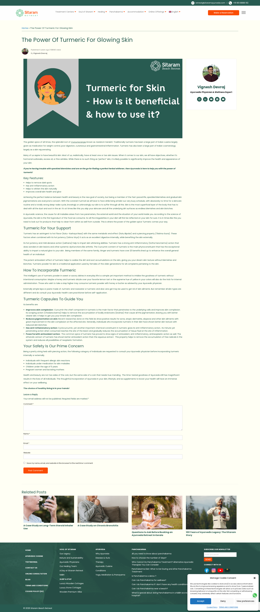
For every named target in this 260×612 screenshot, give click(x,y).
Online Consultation (36, 574)
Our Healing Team (68, 566)
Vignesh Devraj (211, 87)
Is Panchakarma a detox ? (144, 576)
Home (25, 28)
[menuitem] (65, 11)
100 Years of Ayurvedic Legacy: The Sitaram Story (211, 534)
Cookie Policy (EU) (34, 591)
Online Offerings (156, 11)
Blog (27, 579)
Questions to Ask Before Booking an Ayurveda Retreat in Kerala (152, 534)
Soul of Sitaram (86, 11)
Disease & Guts (103, 557)
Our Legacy (65, 553)
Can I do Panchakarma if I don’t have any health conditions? (160, 584)
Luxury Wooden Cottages (72, 583)
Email (26, 443)
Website (26, 453)
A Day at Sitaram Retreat (71, 570)
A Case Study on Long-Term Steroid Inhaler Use (48, 527)
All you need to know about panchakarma (151, 553)
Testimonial (31, 562)
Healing (101, 11)
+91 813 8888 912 (240, 2)
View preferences (245, 601)
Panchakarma (116, 11)
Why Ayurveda (102, 553)
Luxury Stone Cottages (70, 587)
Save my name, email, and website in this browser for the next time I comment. (60, 463)
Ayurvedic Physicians (69, 562)
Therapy (99, 562)
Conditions (101, 570)
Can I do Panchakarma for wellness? (149, 580)
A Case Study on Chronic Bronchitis (98, 525)
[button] (254, 578)
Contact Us (31, 568)
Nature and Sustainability (71, 557)
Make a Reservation (223, 12)
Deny (223, 601)
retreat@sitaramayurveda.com (210, 2)
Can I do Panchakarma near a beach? (150, 588)
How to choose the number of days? (149, 557)
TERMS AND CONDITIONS (228, 607)
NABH (62, 574)
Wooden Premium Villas (71, 591)
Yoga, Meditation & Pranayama (110, 574)
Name (26, 434)
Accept (200, 601)
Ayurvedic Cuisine (34, 556)
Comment (28, 404)
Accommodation (136, 11)
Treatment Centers (64, 11)
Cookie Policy (212, 607)
